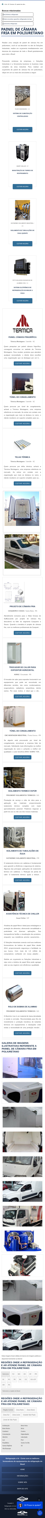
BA (20, 1379)
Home (22, 1469)
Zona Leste (16, 1415)
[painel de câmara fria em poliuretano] (22, 508)
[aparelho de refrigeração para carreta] (22, 1117)
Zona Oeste (31, 1410)
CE (26, 1379)
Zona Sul (6, 1415)
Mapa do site (22, 1489)
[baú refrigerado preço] (22, 1241)
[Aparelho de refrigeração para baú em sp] (22, 1191)
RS (9, 1379)
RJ (13, 1374)
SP (30, 1374)
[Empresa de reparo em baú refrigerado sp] (22, 1142)
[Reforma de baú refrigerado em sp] (22, 1216)
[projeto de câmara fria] (14, 592)
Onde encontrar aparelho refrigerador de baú (17, 19)
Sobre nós (22, 1482)
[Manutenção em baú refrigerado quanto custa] (22, 1067)
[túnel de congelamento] (14, 717)
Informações (22, 1476)
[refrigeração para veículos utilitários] (22, 1315)
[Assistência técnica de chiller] (14, 909)
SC (3, 1379)
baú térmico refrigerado (10, 14)
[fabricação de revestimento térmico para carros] (22, 1340)
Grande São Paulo (29, 1415)
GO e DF (33, 1379)
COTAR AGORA (22, 363)
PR (36, 1374)
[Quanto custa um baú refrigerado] (22, 1092)
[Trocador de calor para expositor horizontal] (14, 653)
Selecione (5, 1374)
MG (19, 1374)
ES (25, 1374)
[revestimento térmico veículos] (22, 1166)
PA (9, 1385)
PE (15, 1379)
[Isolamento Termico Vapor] (14, 787)
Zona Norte (20, 1410)
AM (3, 1385)
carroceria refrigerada (10, 24)
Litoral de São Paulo (10, 1420)
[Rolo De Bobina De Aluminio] (14, 1002)
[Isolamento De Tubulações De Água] (14, 847)
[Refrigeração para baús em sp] (22, 1290)
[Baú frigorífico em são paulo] (22, 1265)
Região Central (8, 1410)
